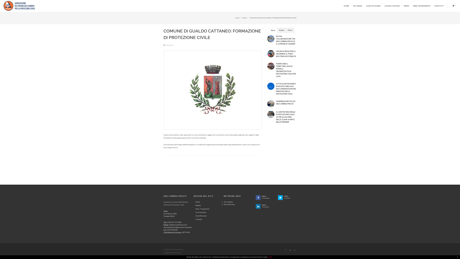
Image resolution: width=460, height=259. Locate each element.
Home (198, 202)
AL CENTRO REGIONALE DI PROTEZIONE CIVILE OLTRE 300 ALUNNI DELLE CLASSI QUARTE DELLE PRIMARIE (285, 117)
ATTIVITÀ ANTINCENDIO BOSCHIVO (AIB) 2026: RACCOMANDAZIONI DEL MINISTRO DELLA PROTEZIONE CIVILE (286, 89)
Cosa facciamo (201, 212)
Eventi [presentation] (281, 30)
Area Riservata (201, 216)
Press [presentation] (290, 30)
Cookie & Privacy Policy (172, 252)
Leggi (270, 257)
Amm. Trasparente (202, 209)
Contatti (199, 219)
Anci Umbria (228, 202)
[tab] (273, 30)
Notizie (198, 205)
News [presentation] (273, 30)
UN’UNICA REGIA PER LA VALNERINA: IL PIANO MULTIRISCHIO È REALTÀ (286, 53)
